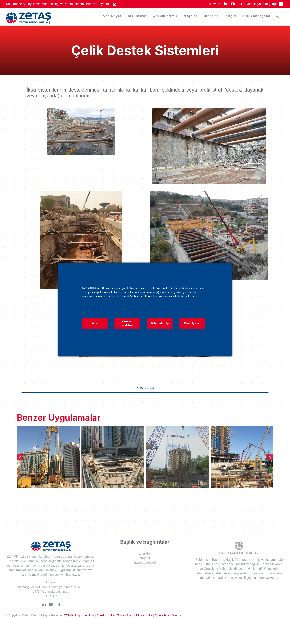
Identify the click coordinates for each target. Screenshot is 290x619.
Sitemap (177, 615)
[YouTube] (51, 604)
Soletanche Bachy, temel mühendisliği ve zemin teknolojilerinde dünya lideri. (59, 4)
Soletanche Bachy (208, 559)
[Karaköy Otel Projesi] (177, 457)
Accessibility (162, 615)
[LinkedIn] (44, 604)
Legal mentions (84, 615)
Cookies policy (106, 615)
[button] (277, 16)
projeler (144, 558)
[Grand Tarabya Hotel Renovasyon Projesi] (48, 457)
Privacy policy (144, 615)
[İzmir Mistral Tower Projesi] (112, 457)
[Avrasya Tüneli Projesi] (242, 457)
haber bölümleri (145, 562)
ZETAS (68, 615)
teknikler (145, 553)
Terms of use (125, 615)
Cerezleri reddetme (127, 323)
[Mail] (58, 604)
